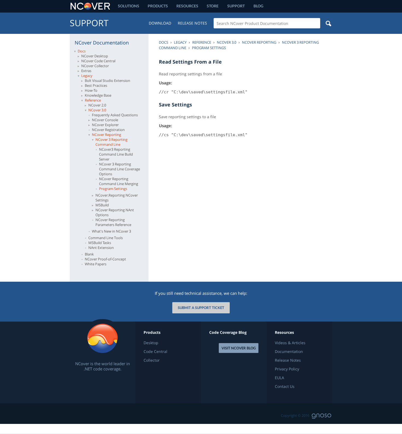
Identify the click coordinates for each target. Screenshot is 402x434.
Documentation (289, 351)
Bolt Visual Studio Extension (107, 80)
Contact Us (285, 386)
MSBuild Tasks (99, 242)
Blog (258, 6)
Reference (93, 100)
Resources (187, 6)
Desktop (151, 342)
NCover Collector (95, 65)
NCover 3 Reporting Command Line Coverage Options (119, 169)
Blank (89, 254)
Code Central (155, 351)
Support (236, 6)
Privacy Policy (287, 369)
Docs (82, 51)
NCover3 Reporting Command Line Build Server (116, 154)
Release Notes (192, 23)
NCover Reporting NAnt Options (114, 212)
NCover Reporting (106, 134)
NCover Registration (108, 129)
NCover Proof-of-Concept (105, 259)
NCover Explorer (105, 124)
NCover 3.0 (97, 110)
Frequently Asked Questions (115, 114)
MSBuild (102, 205)
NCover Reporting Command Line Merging (118, 181)
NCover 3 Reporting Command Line (111, 142)
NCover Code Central (98, 60)
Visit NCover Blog (239, 348)
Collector (152, 360)
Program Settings (113, 188)
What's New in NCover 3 (111, 231)
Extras (86, 70)
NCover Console (105, 119)
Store (213, 6)
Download (160, 23)
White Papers (95, 263)
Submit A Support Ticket (201, 307)
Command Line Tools (105, 237)
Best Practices (96, 85)
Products (158, 6)
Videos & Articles (290, 342)
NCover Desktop (94, 55)
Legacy (86, 75)
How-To (91, 90)
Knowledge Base (98, 95)
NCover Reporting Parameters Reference (113, 222)
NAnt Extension (101, 247)
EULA (279, 377)
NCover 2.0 (97, 105)
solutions (128, 6)
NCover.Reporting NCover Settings (116, 198)
